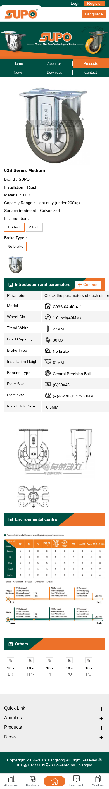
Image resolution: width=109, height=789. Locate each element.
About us (54, 63)
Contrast (90, 284)
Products (91, 63)
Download (54, 72)
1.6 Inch (14, 227)
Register (94, 3)
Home (18, 63)
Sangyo (85, 765)
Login (75, 3)
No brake (15, 246)
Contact (90, 72)
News (18, 72)
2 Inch (34, 227)
